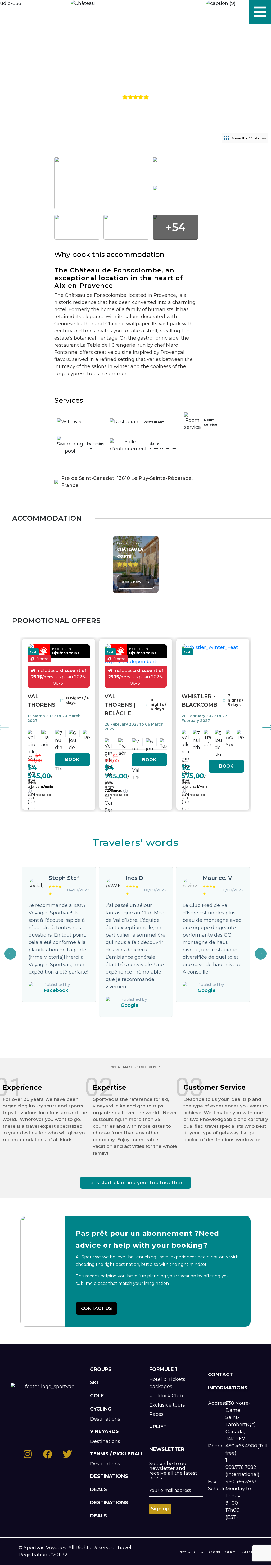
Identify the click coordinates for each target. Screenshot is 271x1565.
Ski (94, 1382)
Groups (100, 1369)
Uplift (158, 1427)
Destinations (105, 1419)
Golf (97, 1396)
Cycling (100, 1409)
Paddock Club (166, 1396)
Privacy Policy (190, 1552)
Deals (98, 1489)
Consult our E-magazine (35, 12)
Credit (246, 1552)
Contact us (96, 1308)
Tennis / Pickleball (117, 1454)
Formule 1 (163, 1369)
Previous (10, 954)
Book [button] (72, 759)
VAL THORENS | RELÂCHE (120, 704)
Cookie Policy (222, 1552)
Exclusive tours (167, 1405)
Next (261, 954)
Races (156, 1414)
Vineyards (104, 1431)
